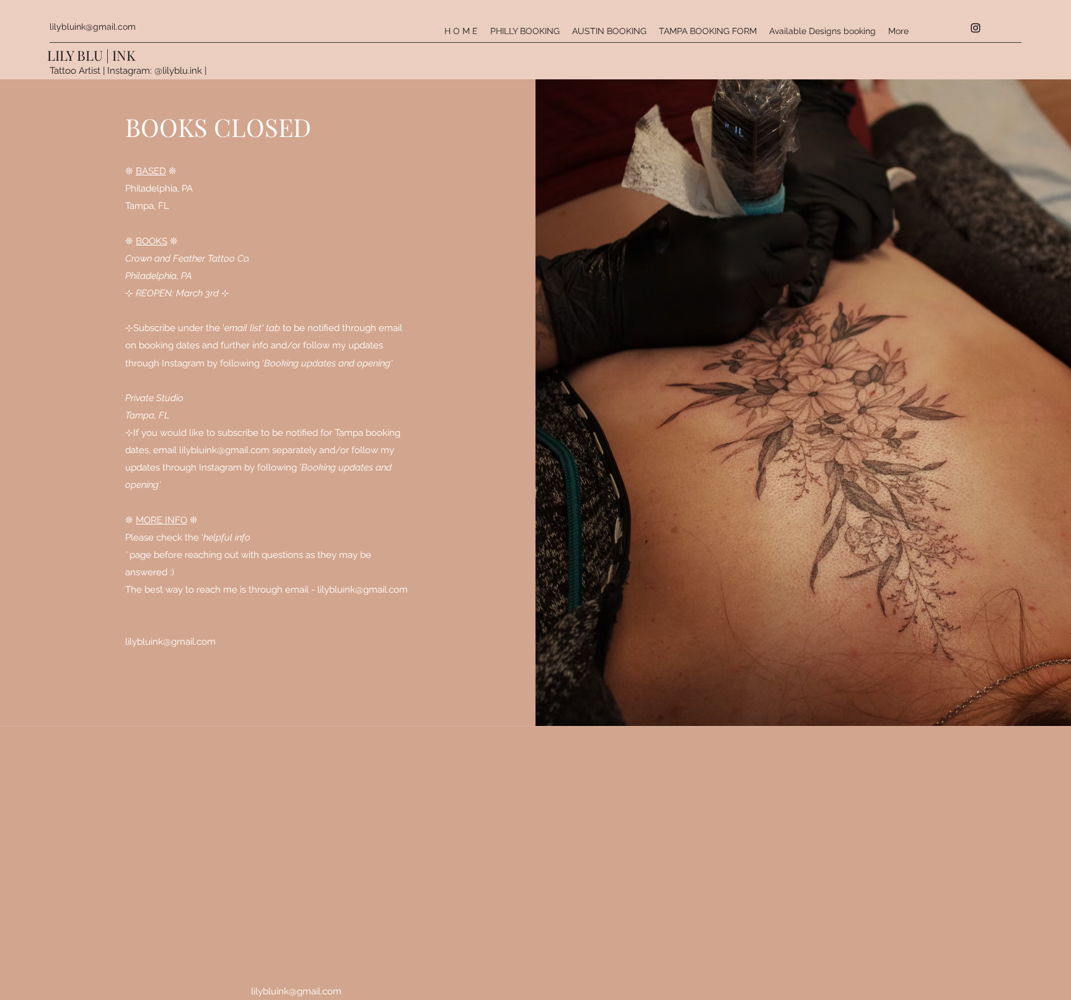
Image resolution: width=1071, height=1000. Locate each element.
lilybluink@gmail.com (93, 27)
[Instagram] (975, 28)
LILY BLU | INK (91, 55)
